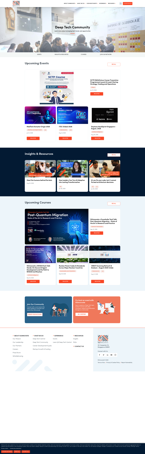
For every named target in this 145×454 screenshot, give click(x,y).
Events (39, 54)
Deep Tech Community (40, 342)
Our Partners (17, 346)
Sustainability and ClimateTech (67, 271)
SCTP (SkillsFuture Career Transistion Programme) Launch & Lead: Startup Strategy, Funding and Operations (104, 82)
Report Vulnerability (126, 362)
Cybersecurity (63, 129)
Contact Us (79, 346)
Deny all (17, 451)
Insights (75, 339)
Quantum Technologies (97, 226)
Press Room (17, 353)
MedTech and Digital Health (35, 129)
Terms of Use (101, 362)
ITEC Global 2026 (65, 127)
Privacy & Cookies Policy (113, 362)
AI (60, 186)
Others (93, 87)
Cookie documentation (15, 448)
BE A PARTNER (82, 314)
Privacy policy (4, 448)
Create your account (35, 314)
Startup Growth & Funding (41, 349)
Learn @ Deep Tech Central (62, 342)
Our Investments (92, 3)
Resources (111, 3)
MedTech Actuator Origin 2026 (38, 127)
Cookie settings (7, 451)
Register (96, 93)
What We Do (80, 3)
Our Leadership (18, 342)
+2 (96, 186)
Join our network (105, 54)
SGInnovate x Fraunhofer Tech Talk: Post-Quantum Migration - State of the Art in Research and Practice (103, 221)
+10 (70, 130)
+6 (45, 130)
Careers (15, 349)
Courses (83, 54)
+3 (102, 271)
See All (114, 64)
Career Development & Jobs (42, 346)
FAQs (75, 342)
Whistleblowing (18, 356)
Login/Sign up (128, 3)
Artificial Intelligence (97, 132)
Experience (102, 3)
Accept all (26, 451)
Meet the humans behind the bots (39, 180)
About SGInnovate (69, 3)
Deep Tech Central (39, 339)
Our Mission (17, 339)
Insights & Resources (61, 54)
